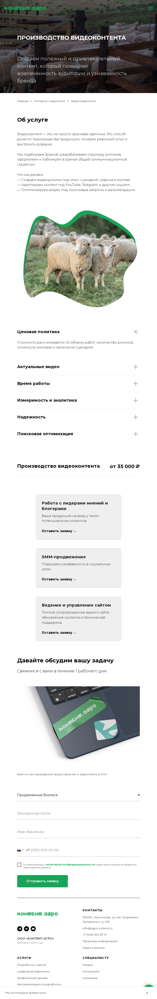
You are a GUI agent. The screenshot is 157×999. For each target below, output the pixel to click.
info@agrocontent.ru (97, 928)
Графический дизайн (32, 978)
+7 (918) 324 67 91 (95, 934)
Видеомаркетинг (83, 101)
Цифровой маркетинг (33, 971)
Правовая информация (100, 941)
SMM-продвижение (64, 556)
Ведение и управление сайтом (76, 605)
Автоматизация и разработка (39, 984)
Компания (90, 978)
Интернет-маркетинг (49, 101)
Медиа (88, 965)
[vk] (26, 928)
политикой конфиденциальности (70, 864)
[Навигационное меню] (150, 8)
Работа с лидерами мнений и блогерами (75, 506)
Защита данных (94, 948)
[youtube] (33, 928)
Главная (22, 101)
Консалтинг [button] (91, 971)
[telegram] (19, 928)
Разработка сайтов (31, 965)
